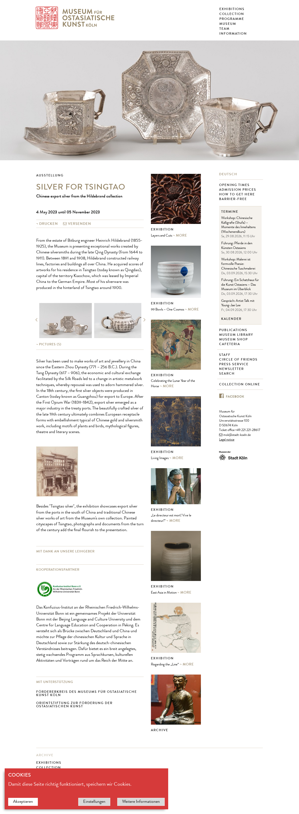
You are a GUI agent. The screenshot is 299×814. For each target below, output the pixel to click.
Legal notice (226, 440)
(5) (50, 344)
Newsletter (232, 369)
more (181, 235)
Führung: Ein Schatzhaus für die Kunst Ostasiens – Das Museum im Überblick (240, 285)
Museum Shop (234, 339)
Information (233, 34)
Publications (234, 330)
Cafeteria (230, 344)
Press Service (234, 364)
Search (227, 373)
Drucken (48, 223)
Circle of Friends (239, 359)
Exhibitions (232, 9)
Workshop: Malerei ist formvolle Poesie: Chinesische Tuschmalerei (238, 264)
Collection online (240, 384)
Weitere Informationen (141, 802)
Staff (225, 355)
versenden (79, 223)
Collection (231, 14)
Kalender (231, 319)
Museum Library (236, 334)
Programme (231, 19)
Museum (227, 24)
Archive (159, 730)
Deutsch (228, 174)
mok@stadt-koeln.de (237, 435)
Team (224, 29)
